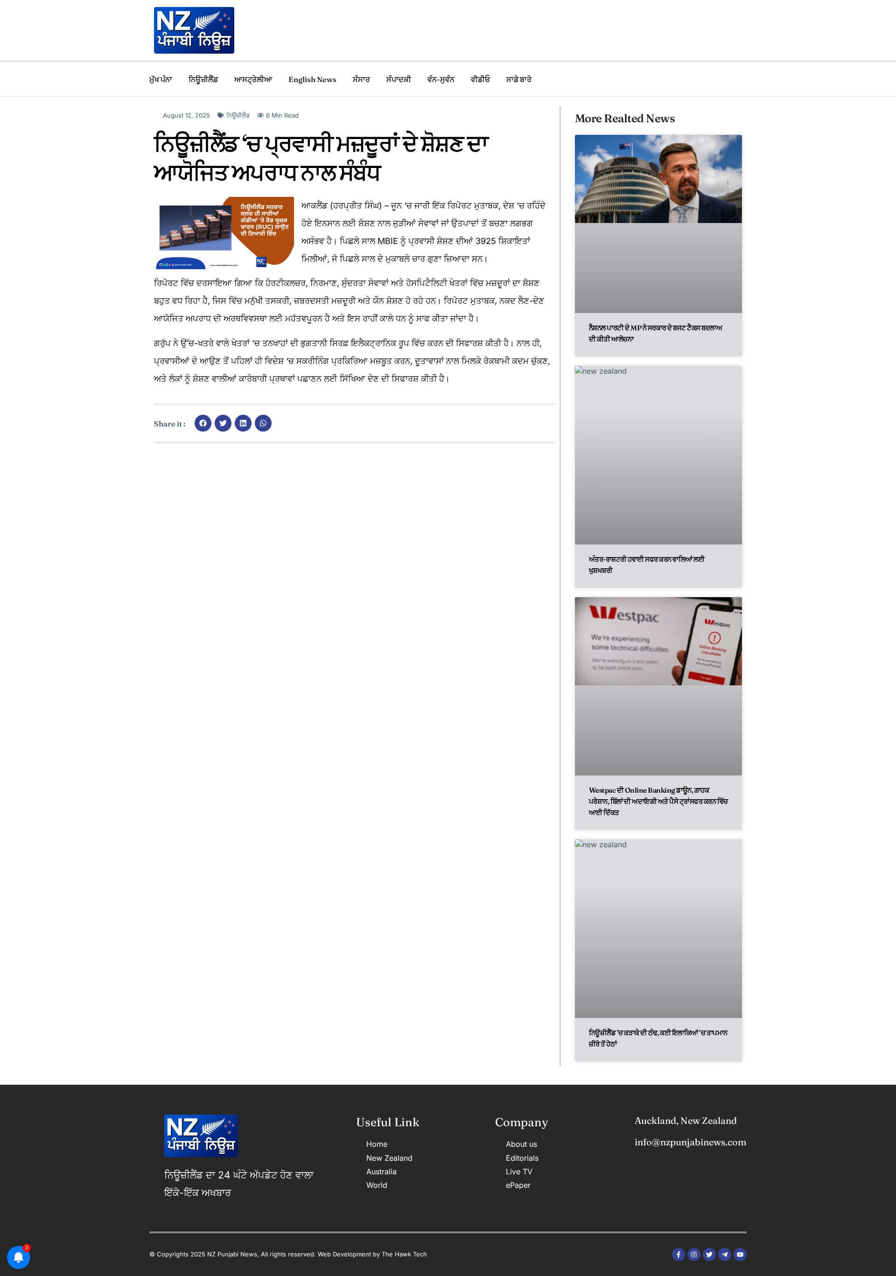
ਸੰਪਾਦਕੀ (398, 79)
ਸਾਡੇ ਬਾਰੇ (519, 79)
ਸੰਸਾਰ (361, 79)
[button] (203, 423)
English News (312, 79)
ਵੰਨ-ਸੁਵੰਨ (441, 79)
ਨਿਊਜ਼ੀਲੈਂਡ (203, 79)
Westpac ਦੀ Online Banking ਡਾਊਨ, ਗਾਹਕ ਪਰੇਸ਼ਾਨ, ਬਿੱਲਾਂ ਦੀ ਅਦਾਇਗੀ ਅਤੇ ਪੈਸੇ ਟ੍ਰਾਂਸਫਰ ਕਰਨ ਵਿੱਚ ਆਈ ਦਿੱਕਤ (658, 801)
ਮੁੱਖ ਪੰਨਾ (160, 79)
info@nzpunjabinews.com (691, 1142)
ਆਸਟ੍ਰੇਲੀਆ (253, 79)
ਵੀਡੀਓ (480, 79)
